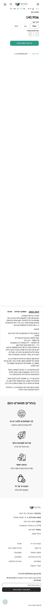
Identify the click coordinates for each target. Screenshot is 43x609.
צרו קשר (38, 548)
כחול (34, 26)
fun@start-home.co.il (27, 525)
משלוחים (37, 561)
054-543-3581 (29, 521)
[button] (24, 43)
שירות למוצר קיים (14, 548)
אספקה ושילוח (20, 311)
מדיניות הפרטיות (34, 557)
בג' (25, 26)
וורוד (16, 26)
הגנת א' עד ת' (36, 543)
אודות (9, 311)
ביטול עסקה (36, 533)
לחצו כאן (32, 529)
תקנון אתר (17, 552)
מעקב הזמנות (36, 552)
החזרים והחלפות (15, 561)
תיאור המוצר (34, 311)
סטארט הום (35, 12)
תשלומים (18, 557)
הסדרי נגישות (36, 566)
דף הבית (35, 54)
